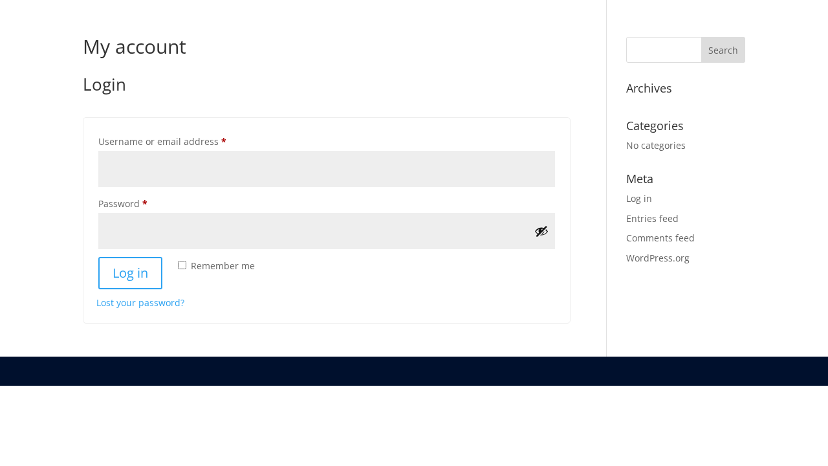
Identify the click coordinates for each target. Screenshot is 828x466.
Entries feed (652, 218)
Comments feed (660, 238)
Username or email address (182, 141)
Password (142, 203)
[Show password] (541, 231)
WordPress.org (658, 258)
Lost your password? (140, 302)
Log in (130, 273)
